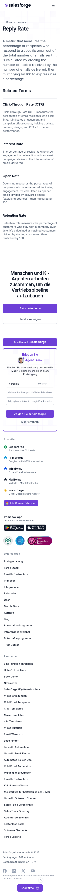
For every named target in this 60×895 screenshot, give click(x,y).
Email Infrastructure (16, 574)
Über (7, 599)
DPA (34, 861)
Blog (7, 619)
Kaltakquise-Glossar (16, 785)
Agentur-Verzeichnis (16, 817)
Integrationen (12, 587)
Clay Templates (13, 708)
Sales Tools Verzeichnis (18, 804)
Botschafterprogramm (17, 638)
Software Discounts (15, 830)
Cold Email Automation (18, 766)
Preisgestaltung (13, 561)
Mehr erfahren (30, 421)
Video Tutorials (13, 727)
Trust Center (11, 644)
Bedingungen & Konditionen (19, 857)
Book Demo (11, 676)
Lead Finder (11, 740)
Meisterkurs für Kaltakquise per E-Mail (27, 791)
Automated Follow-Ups (18, 759)
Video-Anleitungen (15, 695)
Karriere (9, 612)
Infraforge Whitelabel (17, 631)
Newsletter (10, 683)
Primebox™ (10, 580)
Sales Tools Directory (17, 811)
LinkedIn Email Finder (17, 753)
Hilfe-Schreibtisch (15, 670)
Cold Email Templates (17, 702)
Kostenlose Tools (14, 824)
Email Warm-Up (13, 734)
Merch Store (11, 606)
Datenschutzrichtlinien (16, 861)
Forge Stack (11, 567)
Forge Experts (12, 836)
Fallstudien (10, 593)
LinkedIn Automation (16, 747)
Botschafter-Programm (18, 625)
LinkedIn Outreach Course (20, 798)
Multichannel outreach (17, 772)
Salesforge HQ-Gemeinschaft (22, 689)
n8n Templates (13, 721)
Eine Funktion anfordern (18, 663)
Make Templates (14, 715)
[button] (53, 5)
